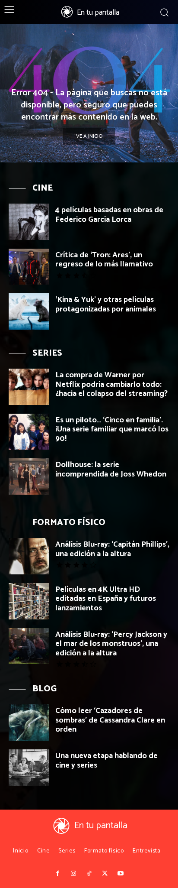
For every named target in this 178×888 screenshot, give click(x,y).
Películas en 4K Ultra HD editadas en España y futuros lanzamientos (105, 599)
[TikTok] (89, 874)
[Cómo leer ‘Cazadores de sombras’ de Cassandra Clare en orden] (29, 722)
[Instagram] (73, 874)
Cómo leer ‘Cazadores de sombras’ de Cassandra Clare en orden (110, 720)
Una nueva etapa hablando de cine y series (106, 760)
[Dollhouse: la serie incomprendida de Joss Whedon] (29, 476)
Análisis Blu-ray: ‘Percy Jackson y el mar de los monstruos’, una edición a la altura (111, 644)
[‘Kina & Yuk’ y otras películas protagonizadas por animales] (29, 311)
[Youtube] (120, 874)
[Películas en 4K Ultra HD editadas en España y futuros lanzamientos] (29, 601)
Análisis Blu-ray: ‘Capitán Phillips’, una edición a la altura (112, 549)
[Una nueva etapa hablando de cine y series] (29, 767)
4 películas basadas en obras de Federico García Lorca (109, 215)
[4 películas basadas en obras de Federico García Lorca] (29, 222)
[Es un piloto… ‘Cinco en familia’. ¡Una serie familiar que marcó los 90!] (29, 432)
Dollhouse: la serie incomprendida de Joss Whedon (110, 469)
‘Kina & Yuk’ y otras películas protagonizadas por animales (105, 304)
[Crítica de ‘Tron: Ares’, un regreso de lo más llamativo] (29, 267)
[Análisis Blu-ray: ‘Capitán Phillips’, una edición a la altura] (29, 556)
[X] (104, 874)
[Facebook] (57, 874)
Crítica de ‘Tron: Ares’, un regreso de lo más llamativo (104, 260)
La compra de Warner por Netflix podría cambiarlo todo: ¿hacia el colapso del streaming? (111, 384)
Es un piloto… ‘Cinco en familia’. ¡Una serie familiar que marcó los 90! (111, 429)
